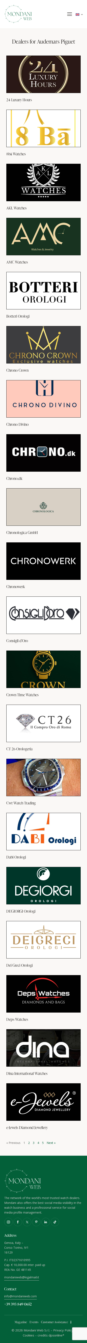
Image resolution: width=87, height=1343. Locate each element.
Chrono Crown (17, 370)
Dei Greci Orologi (19, 965)
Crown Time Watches (22, 694)
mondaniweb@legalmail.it (21, 1277)
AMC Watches (17, 262)
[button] (69, 14)
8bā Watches (16, 153)
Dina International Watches (27, 1073)
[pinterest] (36, 1222)
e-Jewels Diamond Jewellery (27, 1127)
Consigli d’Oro (17, 640)
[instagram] (8, 1222)
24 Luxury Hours (19, 99)
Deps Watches (17, 1019)
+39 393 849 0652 (18, 1304)
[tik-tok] (55, 1222)
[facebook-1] (18, 1222)
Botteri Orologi (18, 316)
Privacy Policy (63, 1330)
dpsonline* (56, 1335)
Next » (51, 1143)
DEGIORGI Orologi (20, 911)
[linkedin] (45, 1222)
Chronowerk (15, 586)
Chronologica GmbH (22, 532)
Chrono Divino (17, 424)
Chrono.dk (14, 478)
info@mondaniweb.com (20, 1296)
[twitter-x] (27, 1222)
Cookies (28, 1335)
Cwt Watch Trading (21, 802)
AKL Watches (16, 207)
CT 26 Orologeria (19, 748)
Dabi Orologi (16, 857)
